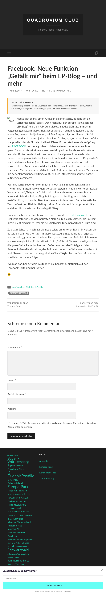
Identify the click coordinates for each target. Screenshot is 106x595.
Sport (17, 557)
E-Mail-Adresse (16, 394)
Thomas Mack (17, 305)
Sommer (10, 557)
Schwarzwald (18, 550)
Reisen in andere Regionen (20, 540)
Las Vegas (18, 519)
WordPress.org (46, 478)
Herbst (21, 515)
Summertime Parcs (18, 560)
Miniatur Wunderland (19, 522)
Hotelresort (28, 515)
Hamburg (12, 515)
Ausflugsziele (18, 287)
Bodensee (19, 466)
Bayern (11, 465)
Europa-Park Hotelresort (17, 491)
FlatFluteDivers (16, 504)
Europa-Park (17, 487)
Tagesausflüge (13, 564)
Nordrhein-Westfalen (16, 533)
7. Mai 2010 (13, 91)
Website (12, 409)
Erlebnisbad (15, 483)
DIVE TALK (12, 480)
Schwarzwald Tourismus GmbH (18, 554)
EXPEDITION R (13, 498)
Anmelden (44, 461)
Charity (22, 469)
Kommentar (14, 347)
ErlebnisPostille (79, 215)
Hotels (9, 519)
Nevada (19, 526)
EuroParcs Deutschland (15, 494)
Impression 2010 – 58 (87, 305)
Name (11, 380)
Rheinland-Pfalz (13, 543)
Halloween (25, 512)
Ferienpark (24, 498)
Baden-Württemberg (18, 460)
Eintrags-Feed (46, 467)
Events (27, 494)
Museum (11, 526)
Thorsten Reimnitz (34, 91)
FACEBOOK (19, 146)
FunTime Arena (13, 512)
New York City (13, 529)
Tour (22, 564)
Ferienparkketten (17, 501)
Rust (10, 546)
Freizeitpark (14, 508)
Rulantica (25, 543)
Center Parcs (12, 469)
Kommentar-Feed (47, 473)
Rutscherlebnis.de (22, 547)
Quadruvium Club (53, 20)
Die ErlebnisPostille (34, 287)
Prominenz (12, 536)
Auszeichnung (12, 455)
